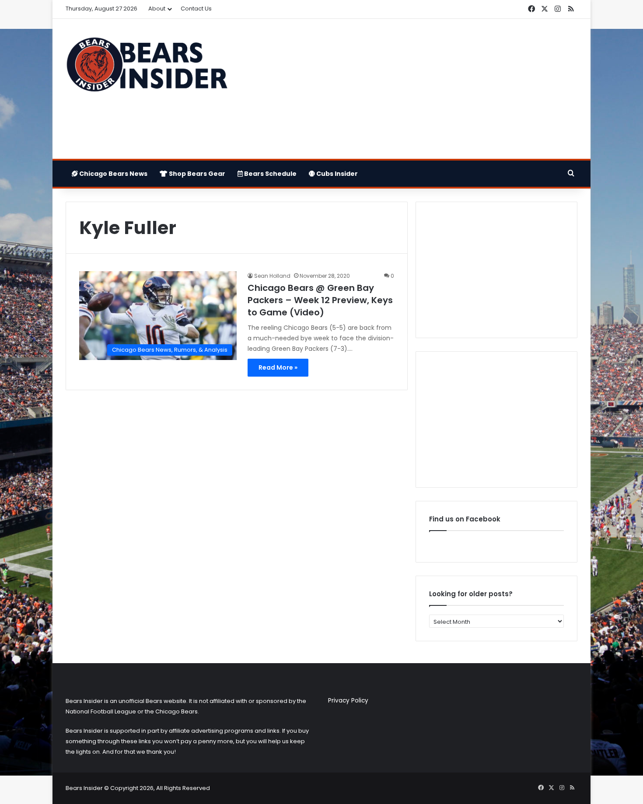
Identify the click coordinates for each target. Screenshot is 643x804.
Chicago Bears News (112, 173)
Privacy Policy (348, 700)
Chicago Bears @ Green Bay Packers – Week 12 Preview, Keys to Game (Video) (320, 300)
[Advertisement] (409, 89)
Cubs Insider (336, 173)
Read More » (278, 367)
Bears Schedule (270, 173)
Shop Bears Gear (196, 173)
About (156, 8)
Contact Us (196, 8)
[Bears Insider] (146, 68)
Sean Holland (272, 276)
